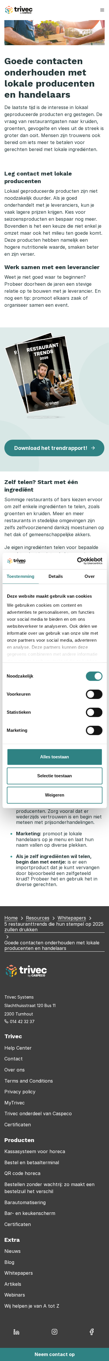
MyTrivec (14, 1103)
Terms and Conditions (28, 1081)
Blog (9, 1262)
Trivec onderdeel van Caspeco (38, 1113)
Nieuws (12, 1251)
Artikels (12, 1284)
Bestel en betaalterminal (31, 1162)
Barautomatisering (25, 1202)
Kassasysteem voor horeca (34, 1151)
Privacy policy (19, 1092)
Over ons (14, 1070)
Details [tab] (56, 576)
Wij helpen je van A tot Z (31, 1306)
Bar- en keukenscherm (29, 1213)
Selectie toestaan (54, 775)
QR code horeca (22, 1173)
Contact (13, 1059)
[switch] (94, 694)
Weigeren (54, 794)
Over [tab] (89, 576)
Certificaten (17, 1124)
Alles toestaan (54, 756)
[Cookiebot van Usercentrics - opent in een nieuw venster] (77, 561)
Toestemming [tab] (20, 576)
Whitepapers (18, 1273)
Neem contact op (55, 1354)
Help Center (18, 1048)
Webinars (14, 1295)
